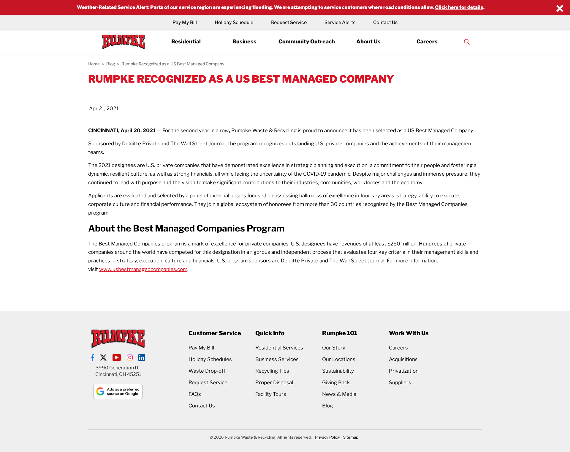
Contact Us (385, 22)
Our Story (333, 348)
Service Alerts (339, 22)
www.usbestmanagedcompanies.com (143, 269)
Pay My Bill (184, 22)
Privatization (404, 371)
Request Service (289, 22)
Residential (186, 41)
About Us (368, 41)
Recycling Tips (272, 371)
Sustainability (338, 371)
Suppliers (400, 382)
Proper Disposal (274, 382)
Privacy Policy (327, 437)
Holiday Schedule (234, 22)
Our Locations (338, 359)
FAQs (195, 394)
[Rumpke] (123, 42)
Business (244, 41)
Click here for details (459, 7)
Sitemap (350, 437)
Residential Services (279, 348)
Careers (427, 41)
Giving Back (336, 382)
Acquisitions (403, 359)
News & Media (339, 394)
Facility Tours (270, 394)
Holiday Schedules (210, 359)
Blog (327, 406)
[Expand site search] (467, 41)
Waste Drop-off (207, 371)
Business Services (277, 359)
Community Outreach (306, 41)
